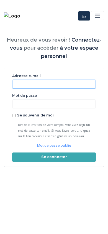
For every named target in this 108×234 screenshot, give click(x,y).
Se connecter (54, 157)
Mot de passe (24, 95)
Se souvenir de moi (35, 115)
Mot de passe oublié (54, 145)
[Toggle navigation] (97, 15)
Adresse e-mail (26, 76)
